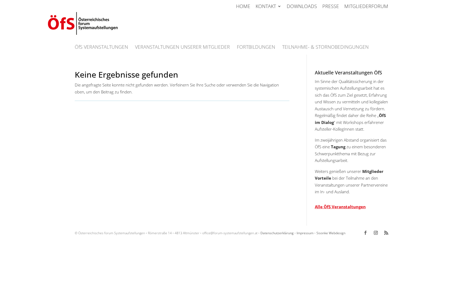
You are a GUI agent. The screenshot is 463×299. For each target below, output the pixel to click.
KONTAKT (266, 6)
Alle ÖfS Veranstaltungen (340, 206)
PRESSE (330, 6)
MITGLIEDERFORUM (366, 6)
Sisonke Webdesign (330, 233)
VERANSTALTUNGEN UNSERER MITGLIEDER (182, 47)
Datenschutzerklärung (277, 233)
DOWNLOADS (302, 6)
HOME (243, 6)
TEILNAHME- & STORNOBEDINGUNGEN (325, 47)
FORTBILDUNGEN (256, 47)
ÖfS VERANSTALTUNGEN (101, 47)
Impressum (305, 233)
